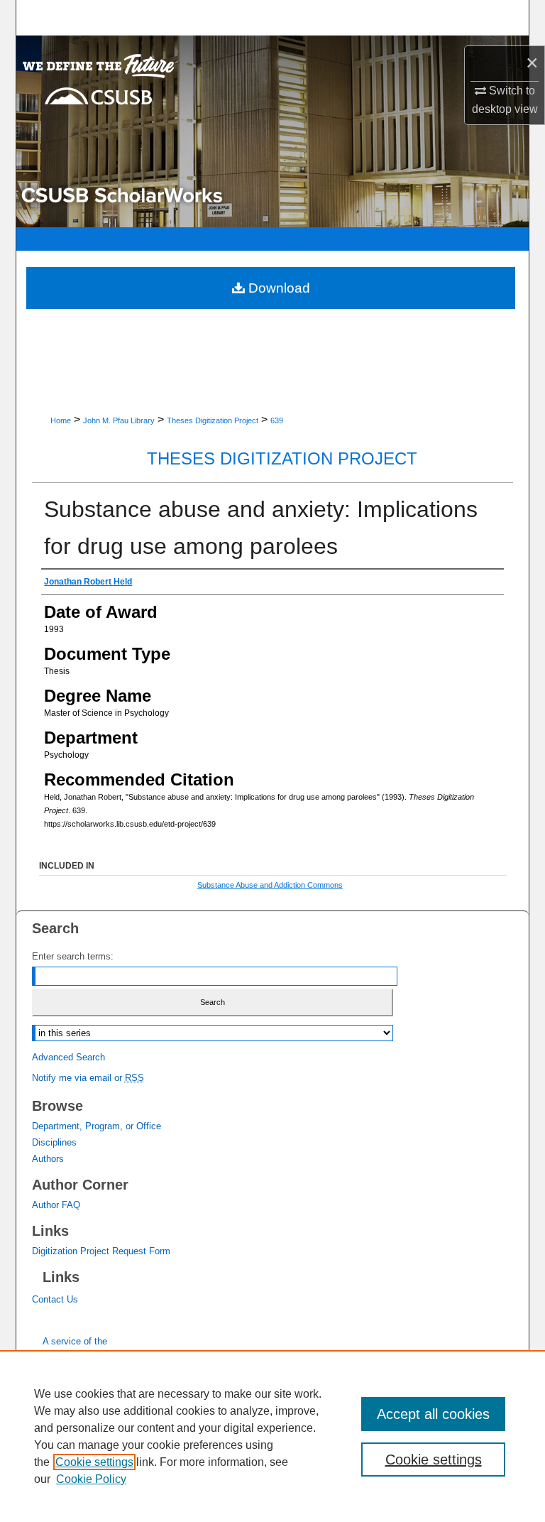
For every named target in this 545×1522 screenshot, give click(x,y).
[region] (272, 1436)
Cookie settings (94, 1462)
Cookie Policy (91, 1479)
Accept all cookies (433, 1414)
